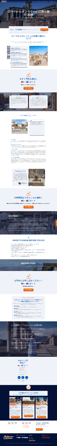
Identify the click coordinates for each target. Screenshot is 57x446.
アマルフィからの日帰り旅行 (25, 427)
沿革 (41, 1)
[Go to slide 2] (37, 66)
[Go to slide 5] (40, 66)
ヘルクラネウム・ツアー (25, 424)
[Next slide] (46, 56)
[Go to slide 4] (39, 66)
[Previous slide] (30, 56)
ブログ (50, 1)
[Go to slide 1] (36, 66)
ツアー (33, 1)
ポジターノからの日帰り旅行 (25, 426)
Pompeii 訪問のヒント (39, 429)
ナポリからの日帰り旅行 (25, 425)
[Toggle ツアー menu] (34, 1)
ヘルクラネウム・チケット (16, 352)
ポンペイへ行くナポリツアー (26, 350)
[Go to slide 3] (38, 66)
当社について (30, 437)
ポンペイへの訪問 (37, 1)
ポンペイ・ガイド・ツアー (17, 353)
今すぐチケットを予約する (44, 29)
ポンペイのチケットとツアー (41, 345)
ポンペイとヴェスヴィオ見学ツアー (38, 352)
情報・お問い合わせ (45, 1)
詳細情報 (26, 415)
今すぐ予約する (28, 88)
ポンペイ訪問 (31, 335)
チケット (29, 1)
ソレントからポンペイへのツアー (35, 350)
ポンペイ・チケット (27, 407)
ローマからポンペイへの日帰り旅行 (39, 349)
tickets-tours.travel (49, 443)
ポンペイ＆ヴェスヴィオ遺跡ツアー (41, 408)
